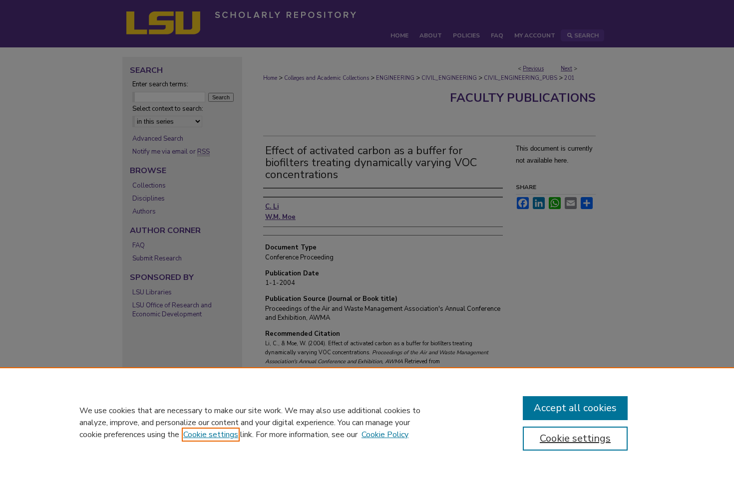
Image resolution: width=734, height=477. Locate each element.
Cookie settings (210, 434)
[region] (367, 422)
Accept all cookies (575, 408)
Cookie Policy (385, 434)
